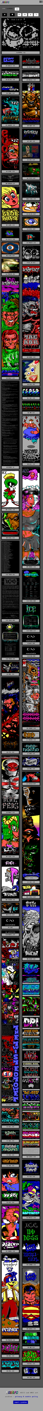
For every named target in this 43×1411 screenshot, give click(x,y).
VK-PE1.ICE (10, 1371)
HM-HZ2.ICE (31, 464)
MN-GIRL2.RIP (31, 897)
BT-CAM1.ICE (10, 225)
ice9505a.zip (20, 52)
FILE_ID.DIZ (31, 262)
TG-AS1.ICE (10, 1202)
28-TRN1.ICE (10, 93)
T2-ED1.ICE (10, 1155)
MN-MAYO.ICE (31, 959)
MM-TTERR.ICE (10, 900)
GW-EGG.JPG (31, 384)
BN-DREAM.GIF (10, 183)
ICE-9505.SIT (31, 631)
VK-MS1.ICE (31, 1363)
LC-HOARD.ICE (31, 740)
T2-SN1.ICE (10, 1165)
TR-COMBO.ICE (31, 1265)
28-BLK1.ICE (31, 67)
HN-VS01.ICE (10, 538)
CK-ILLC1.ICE (10, 239)
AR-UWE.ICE (31, 126)
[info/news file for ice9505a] (12, 14)
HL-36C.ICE (31, 398)
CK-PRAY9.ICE (31, 243)
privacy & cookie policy (26, 1397)
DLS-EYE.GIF (10, 255)
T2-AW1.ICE (10, 1141)
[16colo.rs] (5, 2)
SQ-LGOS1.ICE (31, 1157)
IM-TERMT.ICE (31, 728)
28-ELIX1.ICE (10, 79)
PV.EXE (10, 927)
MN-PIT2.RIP (10, 915)
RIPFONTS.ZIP (10, 934)
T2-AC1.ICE (10, 1126)
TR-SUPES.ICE (31, 1329)
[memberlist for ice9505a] (4, 14)
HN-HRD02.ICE (31, 567)
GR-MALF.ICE (10, 378)
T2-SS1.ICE (31, 1176)
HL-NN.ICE (31, 413)
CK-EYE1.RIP (31, 229)
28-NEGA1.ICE (31, 80)
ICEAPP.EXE (31, 643)
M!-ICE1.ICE (10, 856)
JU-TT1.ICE (10, 752)
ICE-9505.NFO (10, 620)
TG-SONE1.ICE (10, 1251)
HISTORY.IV (10, 467)
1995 (3, 8)
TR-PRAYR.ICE (10, 1340)
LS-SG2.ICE (31, 882)
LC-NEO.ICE (31, 753)
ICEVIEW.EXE (31, 656)
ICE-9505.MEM (31, 601)
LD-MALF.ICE (10, 812)
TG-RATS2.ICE (31, 1217)
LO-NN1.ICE (31, 769)
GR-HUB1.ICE (31, 357)
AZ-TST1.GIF (31, 178)
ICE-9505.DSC (10, 574)
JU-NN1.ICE (10, 674)
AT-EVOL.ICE (10, 171)
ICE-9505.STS (10, 659)
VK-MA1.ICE (10, 1356)
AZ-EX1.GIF (31, 160)
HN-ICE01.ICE (10, 509)
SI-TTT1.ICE (10, 1104)
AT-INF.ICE (31, 141)
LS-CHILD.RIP (31, 784)
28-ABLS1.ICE (10, 66)
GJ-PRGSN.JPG (10, 274)
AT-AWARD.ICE (10, 125)
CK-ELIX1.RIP (31, 214)
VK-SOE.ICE (31, 1377)
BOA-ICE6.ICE (31, 199)
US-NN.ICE (31, 1347)
